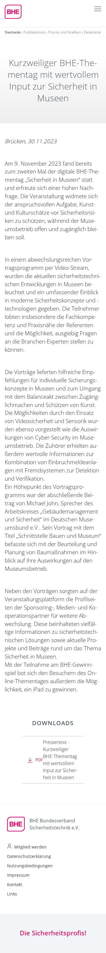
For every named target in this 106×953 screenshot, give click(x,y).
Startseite (13, 32)
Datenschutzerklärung (29, 856)
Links (12, 894)
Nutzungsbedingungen (30, 865)
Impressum (18, 875)
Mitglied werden (30, 847)
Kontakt (14, 884)
